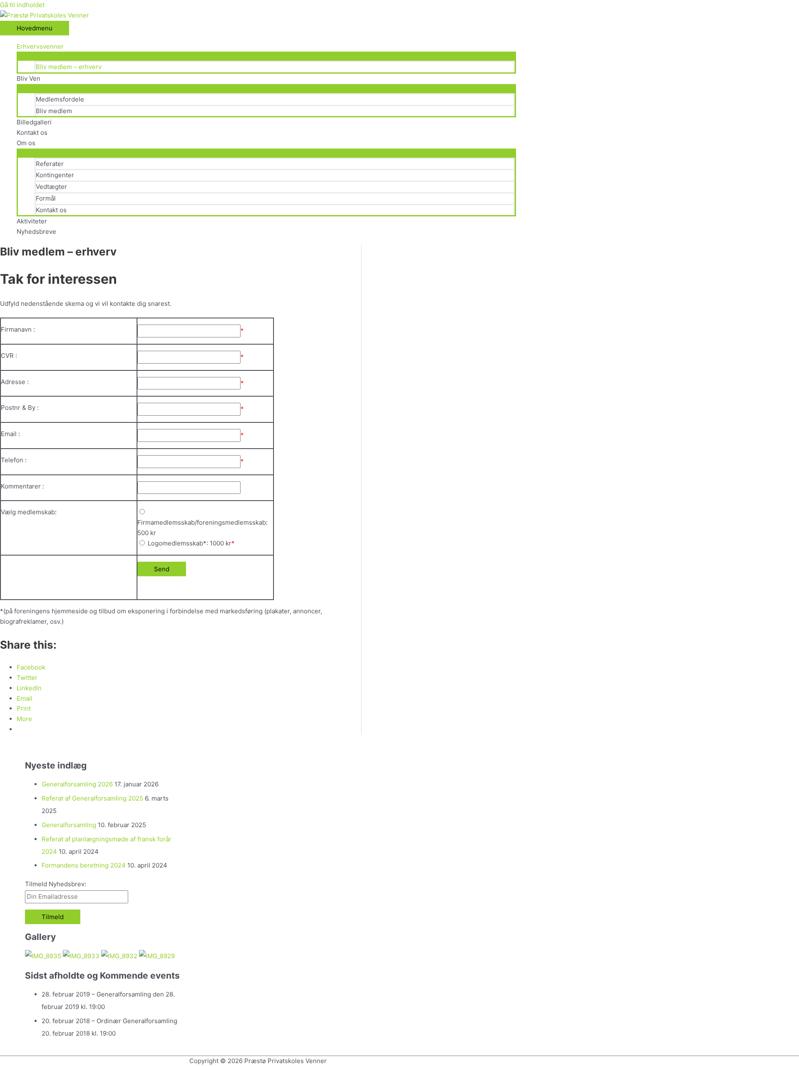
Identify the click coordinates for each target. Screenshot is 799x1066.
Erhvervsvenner (40, 46)
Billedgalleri (34, 122)
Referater (50, 164)
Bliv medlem (54, 111)
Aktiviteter (32, 221)
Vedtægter (51, 187)
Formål (46, 198)
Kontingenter (55, 175)
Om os (26, 143)
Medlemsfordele (60, 99)
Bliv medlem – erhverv (69, 67)
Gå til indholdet (22, 5)
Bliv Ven (28, 78)
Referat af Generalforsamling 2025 (92, 798)
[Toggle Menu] (266, 56)
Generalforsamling (69, 825)
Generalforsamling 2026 (77, 784)
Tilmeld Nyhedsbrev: (55, 884)
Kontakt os (32, 132)
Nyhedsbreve (36, 232)
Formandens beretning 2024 (84, 865)
